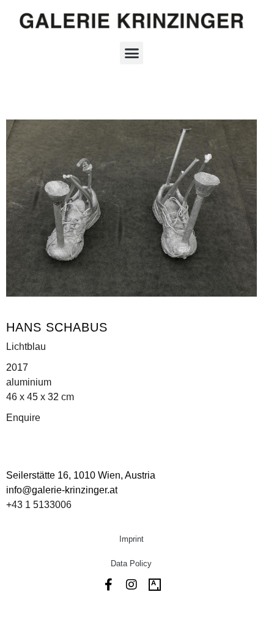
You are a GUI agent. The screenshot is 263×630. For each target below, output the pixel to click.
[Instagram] (131, 584)
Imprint (131, 539)
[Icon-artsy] (154, 584)
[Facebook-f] (108, 584)
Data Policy (131, 563)
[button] (131, 53)
